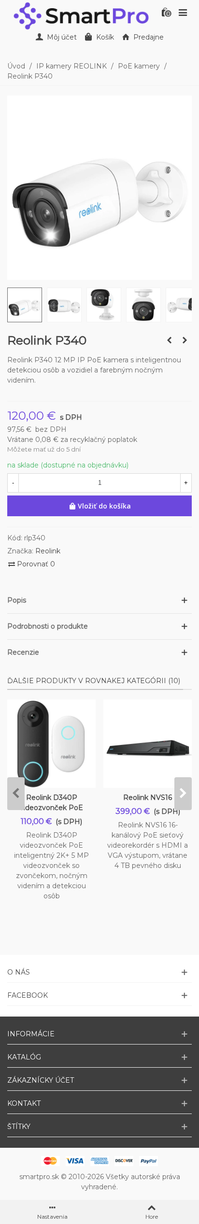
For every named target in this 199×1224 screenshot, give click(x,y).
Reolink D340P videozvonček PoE (51, 802)
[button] (99, 600)
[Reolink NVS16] (147, 744)
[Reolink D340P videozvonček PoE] (51, 744)
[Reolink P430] (169, 340)
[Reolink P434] (184, 340)
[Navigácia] (182, 12)
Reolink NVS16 (147, 797)
